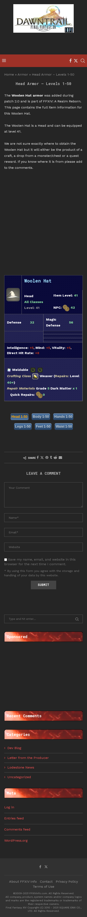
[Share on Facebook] (38, 457)
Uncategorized (19, 777)
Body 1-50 (41, 416)
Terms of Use (43, 887)
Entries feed (14, 818)
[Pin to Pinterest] (46, 457)
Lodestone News (20, 767)
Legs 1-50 (23, 426)
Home (9, 74)
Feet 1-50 (43, 426)
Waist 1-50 (64, 426)
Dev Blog (14, 748)
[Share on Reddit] (55, 457)
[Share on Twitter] (42, 457)
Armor (23, 74)
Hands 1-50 (63, 416)
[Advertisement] (44, 44)
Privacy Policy (67, 881)
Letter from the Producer (28, 758)
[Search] (83, 61)
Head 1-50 (19, 416)
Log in (9, 807)
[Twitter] (76, 61)
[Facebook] (70, 61)
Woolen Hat (38, 281)
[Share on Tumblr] (51, 457)
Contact (46, 881)
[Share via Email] (60, 457)
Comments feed (17, 829)
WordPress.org (16, 840)
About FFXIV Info (23, 881)
